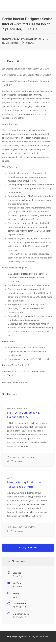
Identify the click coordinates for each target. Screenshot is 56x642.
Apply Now (26, 547)
